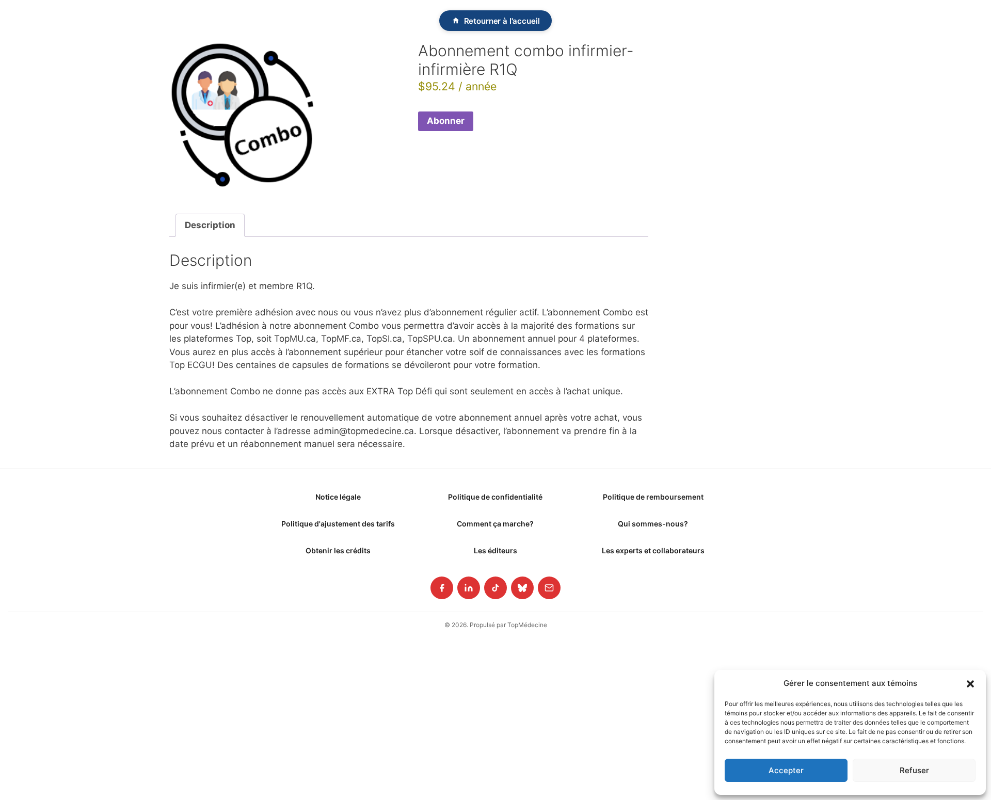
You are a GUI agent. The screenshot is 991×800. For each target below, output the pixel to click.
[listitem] (441, 588)
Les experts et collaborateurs (653, 550)
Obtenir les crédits (338, 550)
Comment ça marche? (495, 523)
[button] (970, 683)
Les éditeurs (495, 550)
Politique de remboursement (653, 496)
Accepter (786, 770)
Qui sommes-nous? (653, 523)
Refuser (914, 770)
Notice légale (338, 496)
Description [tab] (210, 225)
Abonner (446, 121)
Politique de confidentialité (495, 496)
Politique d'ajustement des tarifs (338, 523)
